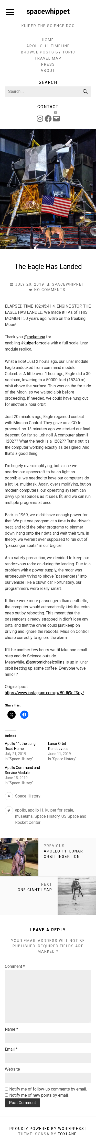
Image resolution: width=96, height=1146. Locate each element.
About (48, 71)
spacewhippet (48, 11)
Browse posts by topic (48, 52)
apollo (20, 810)
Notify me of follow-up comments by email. (48, 1089)
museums (24, 816)
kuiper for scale (59, 810)
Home (48, 40)
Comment (15, 966)
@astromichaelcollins (45, 662)
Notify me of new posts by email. (39, 1095)
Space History (27, 796)
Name (11, 1029)
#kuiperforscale (35, 343)
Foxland (67, 1134)
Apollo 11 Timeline (48, 46)
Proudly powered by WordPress (46, 1129)
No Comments (50, 290)
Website (12, 1069)
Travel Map (48, 58)
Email (11, 1049)
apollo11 (36, 810)
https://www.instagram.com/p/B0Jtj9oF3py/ (44, 692)
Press (48, 64)
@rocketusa (34, 336)
